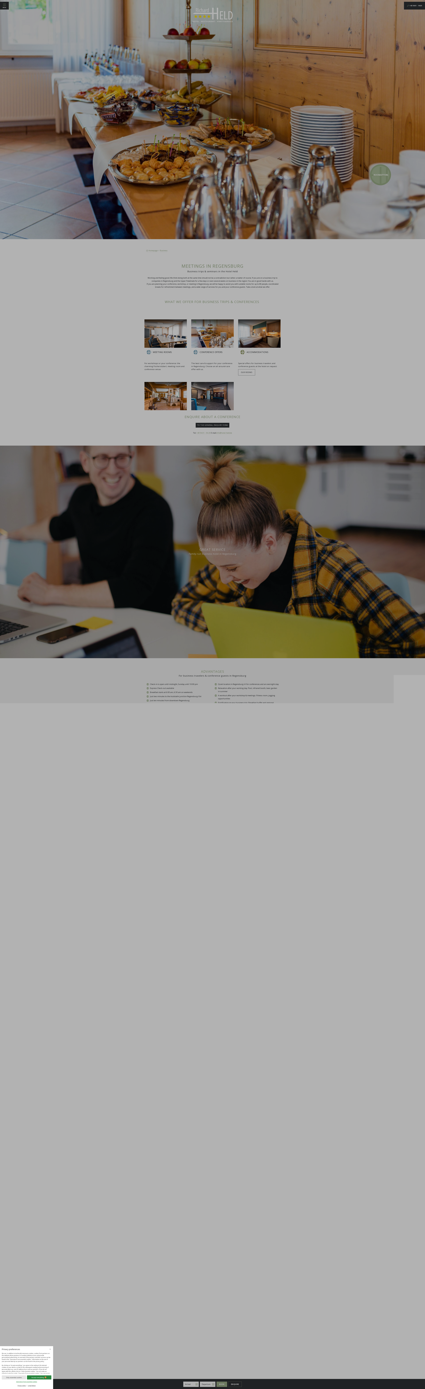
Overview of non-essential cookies (26, 1382)
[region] (26, 1363)
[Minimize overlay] (50, 1349)
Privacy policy (22, 1386)
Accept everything (37, 1377)
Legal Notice (32, 1386)
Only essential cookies (14, 1377)
